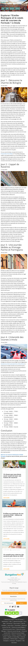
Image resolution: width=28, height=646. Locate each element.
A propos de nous (7, 635)
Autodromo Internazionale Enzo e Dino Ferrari (13, 364)
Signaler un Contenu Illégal (13, 636)
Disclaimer (19, 635)
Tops (7, 8)
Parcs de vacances (19, 619)
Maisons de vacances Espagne (17, 633)
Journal (12, 8)
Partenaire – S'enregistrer (15, 640)
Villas (10, 621)
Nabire (17, 8)
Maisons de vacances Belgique (18, 627)
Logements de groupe (17, 621)
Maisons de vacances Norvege (13, 631)
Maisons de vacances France (9, 629)
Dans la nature (17, 623)
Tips (3, 8)
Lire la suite (6, 497)
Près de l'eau (9, 623)
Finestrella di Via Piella (6, 153)
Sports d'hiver (11, 625)
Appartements (5, 621)
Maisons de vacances (9, 619)
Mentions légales (14, 638)
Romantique (17, 625)
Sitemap (14, 635)
